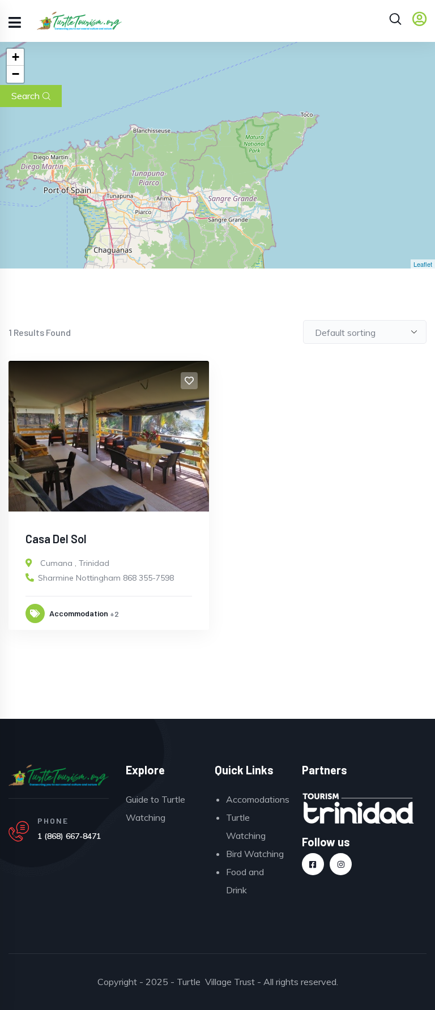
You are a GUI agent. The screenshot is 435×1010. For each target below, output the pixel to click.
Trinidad (94, 563)
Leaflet (422, 264)
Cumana (56, 563)
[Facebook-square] (313, 864)
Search (25, 95)
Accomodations (257, 799)
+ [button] (15, 57)
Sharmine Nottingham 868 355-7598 (106, 578)
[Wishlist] (189, 380)
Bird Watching (255, 853)
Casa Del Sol (56, 539)
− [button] (15, 74)
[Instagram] (341, 864)
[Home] (58, 775)
